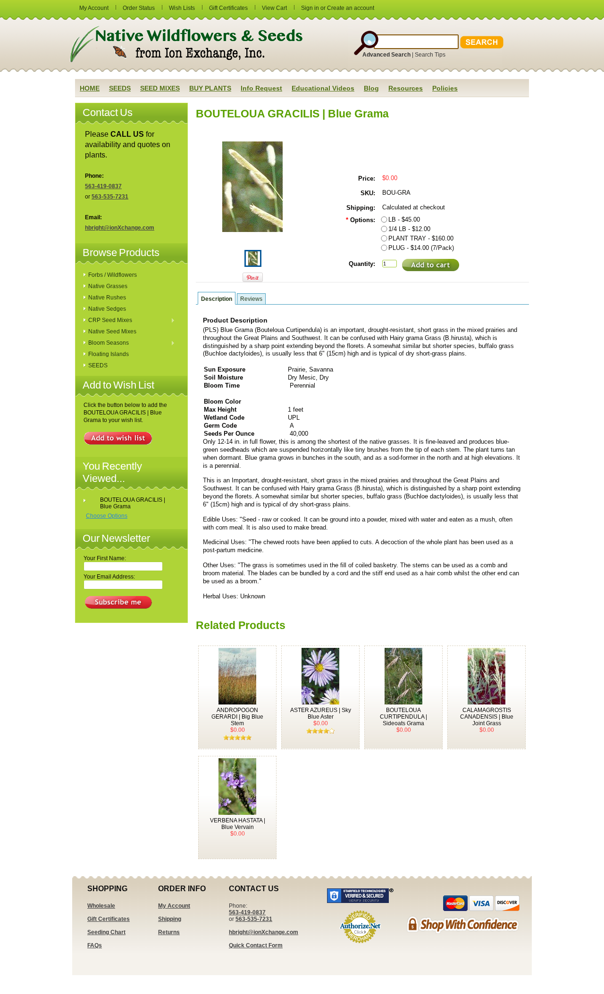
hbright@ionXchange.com (119, 227)
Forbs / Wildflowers (112, 275)
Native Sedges (107, 309)
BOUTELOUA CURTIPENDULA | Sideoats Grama (403, 717)
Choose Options (106, 516)
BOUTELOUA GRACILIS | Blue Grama (132, 503)
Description (216, 299)
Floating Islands (108, 354)
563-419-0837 (103, 186)
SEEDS (98, 365)
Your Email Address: (109, 576)
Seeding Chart (106, 932)
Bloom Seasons (106, 343)
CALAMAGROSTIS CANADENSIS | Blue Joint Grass (486, 717)
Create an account (350, 8)
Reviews (251, 299)
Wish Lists (182, 8)
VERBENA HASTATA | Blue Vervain (237, 823)
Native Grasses (107, 286)
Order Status (139, 8)
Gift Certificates (228, 8)
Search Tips (430, 55)
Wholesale (101, 906)
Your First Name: (105, 558)
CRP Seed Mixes (108, 320)
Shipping (169, 919)
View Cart (274, 8)
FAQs (94, 945)
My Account (94, 8)
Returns (169, 932)
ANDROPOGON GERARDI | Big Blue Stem (237, 717)
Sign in (310, 8)
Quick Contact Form (256, 945)
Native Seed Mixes (112, 331)
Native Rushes (107, 297)
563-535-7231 (110, 196)
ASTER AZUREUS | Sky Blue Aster (320, 713)
